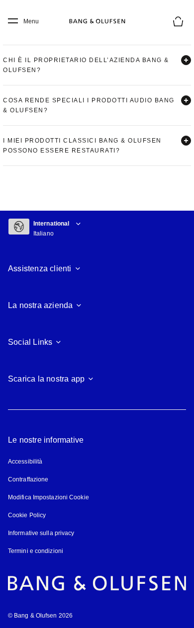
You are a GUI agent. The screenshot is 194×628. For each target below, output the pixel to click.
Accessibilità (25, 461)
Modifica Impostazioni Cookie (48, 497)
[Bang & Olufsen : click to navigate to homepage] (97, 21)
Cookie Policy (27, 515)
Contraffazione (28, 479)
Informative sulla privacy (41, 533)
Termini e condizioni (35, 551)
